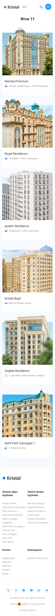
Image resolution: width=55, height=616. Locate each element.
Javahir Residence (37, 511)
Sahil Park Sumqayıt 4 (13, 526)
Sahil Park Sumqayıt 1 (39, 522)
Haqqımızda (8, 558)
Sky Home (7, 537)
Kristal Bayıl (34, 514)
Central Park (8, 530)
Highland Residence (12, 514)
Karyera (6, 569)
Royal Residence (36, 507)
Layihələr (7, 561)
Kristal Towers (9, 503)
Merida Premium (36, 503)
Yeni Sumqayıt (9, 534)
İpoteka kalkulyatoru (38, 558)
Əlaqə (5, 573)
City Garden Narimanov (14, 507)
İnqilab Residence (37, 518)
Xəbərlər (6, 565)
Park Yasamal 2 (10, 511)
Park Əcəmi (8, 541)
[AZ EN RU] (24, 6)
